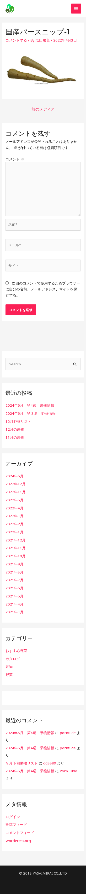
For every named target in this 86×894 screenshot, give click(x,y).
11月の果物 (14, 437)
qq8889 (49, 763)
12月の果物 (14, 429)
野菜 (9, 674)
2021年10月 (15, 556)
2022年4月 (14, 508)
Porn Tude (68, 770)
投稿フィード (16, 824)
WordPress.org (18, 840)
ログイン (12, 816)
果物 (9, 666)
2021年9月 (14, 564)
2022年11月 (15, 491)
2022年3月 (14, 515)
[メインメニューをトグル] (76, 9)
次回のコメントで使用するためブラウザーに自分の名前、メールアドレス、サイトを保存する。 (42, 289)
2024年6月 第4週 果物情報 (29, 405)
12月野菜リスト (18, 421)
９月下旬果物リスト (21, 763)
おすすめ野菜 (16, 650)
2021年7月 (14, 579)
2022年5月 (14, 500)
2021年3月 (14, 612)
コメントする (16, 40)
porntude (68, 732)
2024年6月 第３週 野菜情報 (30, 413)
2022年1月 (14, 532)
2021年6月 (14, 588)
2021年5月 (14, 596)
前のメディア (43, 109)
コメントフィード (19, 832)
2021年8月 (14, 572)
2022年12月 (15, 483)
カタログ (12, 658)
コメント (14, 159)
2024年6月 (14, 476)
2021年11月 (15, 547)
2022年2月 (14, 524)
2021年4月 (14, 604)
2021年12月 (15, 540)
